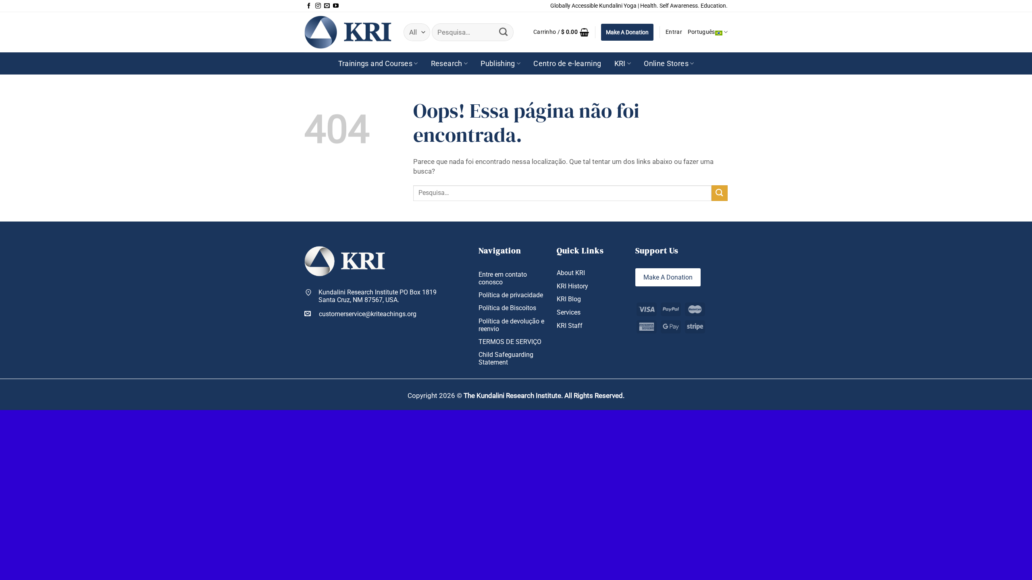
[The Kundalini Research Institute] (347, 32)
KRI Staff (570, 325)
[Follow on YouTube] (336, 6)
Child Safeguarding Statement (506, 358)
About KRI (571, 273)
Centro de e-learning (567, 63)
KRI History (572, 286)
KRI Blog (569, 299)
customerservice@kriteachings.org (367, 314)
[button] (561, 32)
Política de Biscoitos (507, 308)
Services (568, 312)
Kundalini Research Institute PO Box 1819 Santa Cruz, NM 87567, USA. (377, 296)
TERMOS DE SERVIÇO (510, 342)
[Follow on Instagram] (318, 6)
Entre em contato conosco (503, 278)
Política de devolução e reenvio (511, 325)
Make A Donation (627, 32)
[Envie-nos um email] (327, 6)
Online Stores (666, 63)
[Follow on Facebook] (309, 6)
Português (701, 32)
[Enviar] (503, 32)
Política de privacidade (511, 295)
